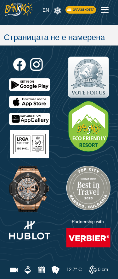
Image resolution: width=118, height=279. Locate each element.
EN (45, 10)
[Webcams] (14, 269)
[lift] (28, 270)
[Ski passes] (55, 270)
